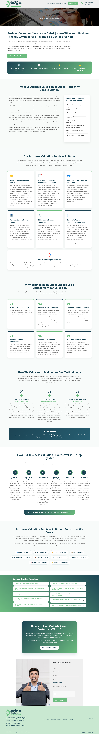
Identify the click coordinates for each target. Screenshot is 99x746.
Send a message (59, 700)
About (47, 3)
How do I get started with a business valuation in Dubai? (66, 605)
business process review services (41, 267)
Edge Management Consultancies (17, 46)
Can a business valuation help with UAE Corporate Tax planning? (66, 600)
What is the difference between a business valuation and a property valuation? (67, 594)
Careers (58, 3)
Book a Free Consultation (17, 56)
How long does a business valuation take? (25, 594)
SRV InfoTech (90, 732)
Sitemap (71, 719)
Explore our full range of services (35, 545)
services (46, 18)
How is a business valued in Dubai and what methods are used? (29, 588)
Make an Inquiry (73, 3)
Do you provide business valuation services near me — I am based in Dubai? (67, 588)
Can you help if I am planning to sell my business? (64, 583)
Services (52, 3)
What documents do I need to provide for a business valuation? (28, 599)
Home (41, 18)
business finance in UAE (80, 116)
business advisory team (24, 201)
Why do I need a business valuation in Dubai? (26, 583)
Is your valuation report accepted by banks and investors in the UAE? (30, 604)
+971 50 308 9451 (88, 4)
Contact (64, 3)
